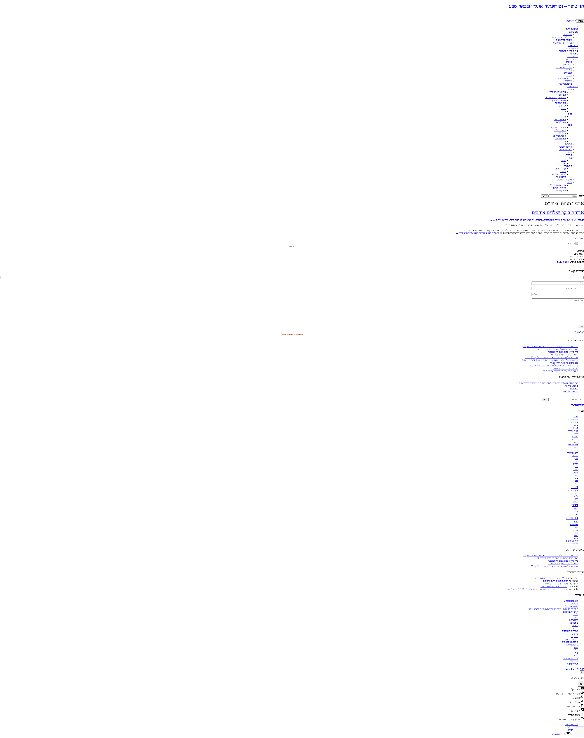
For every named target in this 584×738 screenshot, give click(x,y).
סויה (576, 493)
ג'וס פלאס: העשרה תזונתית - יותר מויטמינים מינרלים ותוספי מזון (548, 383)
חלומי (576, 447)
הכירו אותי (573, 45)
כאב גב (562, 141)
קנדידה (562, 105)
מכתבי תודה (572, 56)
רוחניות (568, 144)
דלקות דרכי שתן (564, 179)
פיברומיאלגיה (560, 130)
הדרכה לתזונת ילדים (556, 185)
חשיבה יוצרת (572, 453)
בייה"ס (505, 220)
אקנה (563, 160)
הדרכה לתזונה (565, 146)
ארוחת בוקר (515, 220)
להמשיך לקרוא (477, 233)
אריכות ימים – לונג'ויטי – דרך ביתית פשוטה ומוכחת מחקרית (550, 346)
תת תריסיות (560, 168)
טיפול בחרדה (574, 461)
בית (576, 26)
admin (493, 220)
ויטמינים (575, 439)
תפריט (580, 21)
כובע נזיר (575, 467)
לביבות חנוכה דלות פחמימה (565, 368)
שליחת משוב (572, 727)
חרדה (563, 116)
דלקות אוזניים (559, 188)
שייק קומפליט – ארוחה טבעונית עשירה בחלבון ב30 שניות (551, 357)
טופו (576, 459)
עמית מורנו (557, 734)
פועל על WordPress (575, 669)
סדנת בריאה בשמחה (568, 51)
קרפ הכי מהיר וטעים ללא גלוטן (554, 586)
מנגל (576, 481)
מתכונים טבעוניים (563, 78)
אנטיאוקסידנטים (572, 419)
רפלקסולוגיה (574, 525)
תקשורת (575, 544)
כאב (570, 125)
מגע (576, 475)
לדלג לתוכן (571, 20)
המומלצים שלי (571, 606)
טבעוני (575, 455)
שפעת (575, 538)
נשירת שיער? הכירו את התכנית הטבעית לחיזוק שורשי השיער (549, 360)
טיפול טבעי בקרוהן (557, 100)
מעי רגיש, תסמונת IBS (555, 97)
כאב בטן (562, 111)
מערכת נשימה (565, 149)
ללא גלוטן (567, 64)
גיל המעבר (561, 177)
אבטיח (576, 417)
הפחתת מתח (560, 119)
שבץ (576, 527)
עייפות (569, 155)
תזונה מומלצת (572, 541)
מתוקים (568, 81)
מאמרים (574, 53)
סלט (576, 495)
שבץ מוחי (575, 530)
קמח (576, 514)
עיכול (569, 89)
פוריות (563, 171)
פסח (575, 505)
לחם (576, 472)
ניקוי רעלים (573, 490)
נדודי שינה (561, 122)
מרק (576, 483)
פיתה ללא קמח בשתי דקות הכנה (563, 352)
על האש (575, 501)
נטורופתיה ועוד (571, 48)
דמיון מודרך (573, 431)
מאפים (569, 62)
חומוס (576, 442)
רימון (576, 521)
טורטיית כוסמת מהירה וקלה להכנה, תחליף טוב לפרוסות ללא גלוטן (538, 589)
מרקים (569, 75)
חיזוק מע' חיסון (573, 445)
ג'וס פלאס (573, 31)
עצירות (562, 94)
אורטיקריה (561, 163)
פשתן (576, 508)
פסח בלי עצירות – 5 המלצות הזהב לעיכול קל (557, 349)
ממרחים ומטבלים (564, 67)
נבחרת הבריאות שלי (562, 42)
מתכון (574, 487)
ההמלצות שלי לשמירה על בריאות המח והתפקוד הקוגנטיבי (551, 365)
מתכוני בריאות (571, 59)
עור (570, 157)
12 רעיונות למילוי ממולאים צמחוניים (548, 578)
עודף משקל (560, 103)
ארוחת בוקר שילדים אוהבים (558, 212)
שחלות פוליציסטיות (557, 174)
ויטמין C (575, 436)
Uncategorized (571, 601)
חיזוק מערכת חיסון (557, 190)
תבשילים (568, 73)
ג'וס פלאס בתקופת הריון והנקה (564, 363)
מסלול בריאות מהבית (562, 37)
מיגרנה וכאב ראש (557, 127)
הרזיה (576, 434)
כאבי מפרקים (559, 136)
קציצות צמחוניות (570, 658)
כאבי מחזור (560, 138)
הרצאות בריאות (570, 391)
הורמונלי (568, 166)
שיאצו (576, 536)
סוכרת (569, 152)
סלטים (569, 70)
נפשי (570, 114)
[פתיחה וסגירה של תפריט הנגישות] (582, 672)
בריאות (574, 427)
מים (576, 478)
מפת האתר (573, 730)
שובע (576, 533)
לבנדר (575, 470)
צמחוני (575, 511)
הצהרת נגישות (571, 724)
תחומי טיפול (572, 86)
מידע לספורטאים (564, 40)
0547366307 (563, 262)
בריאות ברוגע (571, 29)
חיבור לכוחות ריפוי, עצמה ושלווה (563, 354)
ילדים (569, 182)
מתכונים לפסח (565, 83)
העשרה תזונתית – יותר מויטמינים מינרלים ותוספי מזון (553, 609)
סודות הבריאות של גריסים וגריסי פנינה (560, 371)
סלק (576, 499)
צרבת (563, 108)
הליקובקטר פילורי (557, 92)
